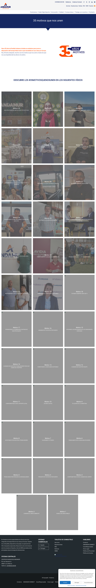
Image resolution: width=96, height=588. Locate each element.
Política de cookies (71, 585)
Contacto (92, 12)
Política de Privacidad (88, 551)
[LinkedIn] (92, 2)
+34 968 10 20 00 (59, 2)
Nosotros (91, 5)
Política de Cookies (88, 553)
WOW (87, 5)
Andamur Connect (77, 2)
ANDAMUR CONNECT (89, 544)
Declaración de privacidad (81, 585)
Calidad (61, 12)
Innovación (54, 12)
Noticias (80, 5)
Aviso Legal (86, 549)
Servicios (68, 5)
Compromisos (69, 12)
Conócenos (33, 12)
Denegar (77, 582)
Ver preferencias (88, 582)
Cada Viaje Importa (44, 12)
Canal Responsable (88, 546)
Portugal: (42, 548)
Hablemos (68, 2)
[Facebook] (84, 2)
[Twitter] (86, 2)
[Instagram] (89, 2)
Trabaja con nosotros (81, 12)
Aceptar (65, 582)
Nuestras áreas (74, 5)
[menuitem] (94, 6)
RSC (84, 5)
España (42, 545)
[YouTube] (94, 2)
